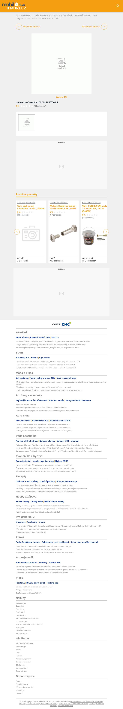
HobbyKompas (21, 621)
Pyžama (19, 656)
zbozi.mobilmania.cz (24, 15)
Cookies (92, 703)
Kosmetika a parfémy (23, 659)
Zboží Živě (20, 606)
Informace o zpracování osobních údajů (73, 703)
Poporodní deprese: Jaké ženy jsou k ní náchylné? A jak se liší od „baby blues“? (45, 552)
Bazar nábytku (21, 671)
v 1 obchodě (22, 261)
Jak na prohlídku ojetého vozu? (27, 618)
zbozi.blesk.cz (21, 615)
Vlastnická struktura (65, 706)
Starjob (18, 681)
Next (106, 232)
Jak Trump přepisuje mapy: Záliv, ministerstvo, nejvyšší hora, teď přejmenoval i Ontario (47, 348)
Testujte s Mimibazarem (24, 643)
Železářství (67, 15)
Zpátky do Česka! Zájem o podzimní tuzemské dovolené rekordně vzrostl (42, 506)
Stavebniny (55, 15)
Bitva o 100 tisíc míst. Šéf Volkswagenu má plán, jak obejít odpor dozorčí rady (44, 465)
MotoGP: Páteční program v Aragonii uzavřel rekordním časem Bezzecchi (43, 428)
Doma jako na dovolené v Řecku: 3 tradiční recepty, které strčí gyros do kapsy (44, 485)
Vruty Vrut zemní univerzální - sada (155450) (31, 207)
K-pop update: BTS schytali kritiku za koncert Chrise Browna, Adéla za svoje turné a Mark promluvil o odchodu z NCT (58, 526)
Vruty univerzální (23, 19)
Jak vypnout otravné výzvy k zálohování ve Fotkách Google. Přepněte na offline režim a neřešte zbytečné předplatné (59, 451)
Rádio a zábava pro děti (24, 687)
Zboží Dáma (20, 612)
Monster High (21, 647)
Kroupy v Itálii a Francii (24, 590)
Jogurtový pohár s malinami (26, 404)
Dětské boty (20, 665)
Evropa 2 (19, 693)
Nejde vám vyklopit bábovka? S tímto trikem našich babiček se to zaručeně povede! (46, 492)
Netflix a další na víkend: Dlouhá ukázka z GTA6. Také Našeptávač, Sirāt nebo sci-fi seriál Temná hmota (54, 448)
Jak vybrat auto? (22, 633)
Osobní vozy (20, 609)
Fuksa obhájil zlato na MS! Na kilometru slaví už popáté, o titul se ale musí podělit (45, 365)
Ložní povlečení (21, 668)
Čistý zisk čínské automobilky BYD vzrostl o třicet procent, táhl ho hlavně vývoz (45, 468)
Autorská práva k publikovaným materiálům (87, 702)
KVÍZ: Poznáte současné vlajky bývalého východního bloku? (38, 512)
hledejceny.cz (21, 603)
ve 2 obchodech (56, 261)
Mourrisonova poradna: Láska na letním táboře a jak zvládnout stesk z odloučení (45, 567)
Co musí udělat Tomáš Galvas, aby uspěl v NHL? (34, 587)
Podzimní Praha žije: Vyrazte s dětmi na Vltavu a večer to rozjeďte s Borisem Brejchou (47, 411)
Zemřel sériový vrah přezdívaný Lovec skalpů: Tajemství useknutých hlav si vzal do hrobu (49, 390)
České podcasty (22, 684)
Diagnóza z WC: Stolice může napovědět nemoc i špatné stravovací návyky (43, 546)
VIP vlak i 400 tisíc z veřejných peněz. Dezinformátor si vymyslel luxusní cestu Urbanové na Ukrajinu (53, 341)
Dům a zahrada (41, 15)
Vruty (95, 15)
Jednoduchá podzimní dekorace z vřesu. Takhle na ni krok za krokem (41, 407)
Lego (18, 653)
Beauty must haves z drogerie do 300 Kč (31, 532)
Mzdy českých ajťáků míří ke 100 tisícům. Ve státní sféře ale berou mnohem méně (46, 471)
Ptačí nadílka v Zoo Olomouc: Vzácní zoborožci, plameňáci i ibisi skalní (42, 573)
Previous (17, 231)
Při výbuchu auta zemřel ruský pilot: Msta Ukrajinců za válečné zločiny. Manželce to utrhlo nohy (51, 345)
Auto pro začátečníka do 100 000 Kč (29, 624)
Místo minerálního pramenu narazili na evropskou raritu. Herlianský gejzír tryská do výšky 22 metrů (52, 509)
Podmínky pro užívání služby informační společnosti (38, 703)
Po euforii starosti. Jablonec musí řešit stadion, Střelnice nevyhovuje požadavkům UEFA (48, 362)
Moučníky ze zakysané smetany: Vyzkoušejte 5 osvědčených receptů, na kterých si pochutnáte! (51, 489)
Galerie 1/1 (61, 97)
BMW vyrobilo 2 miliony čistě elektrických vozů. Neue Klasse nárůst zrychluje (44, 431)
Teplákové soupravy (23, 662)
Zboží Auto (20, 627)
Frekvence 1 (20, 690)
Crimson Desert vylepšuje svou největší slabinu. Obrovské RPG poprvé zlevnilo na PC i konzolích (51, 570)
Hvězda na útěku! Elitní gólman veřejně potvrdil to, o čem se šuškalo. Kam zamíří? (46, 368)
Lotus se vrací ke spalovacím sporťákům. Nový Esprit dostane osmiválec (42, 425)
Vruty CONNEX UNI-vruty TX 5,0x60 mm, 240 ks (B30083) (94, 208)
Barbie (18, 650)
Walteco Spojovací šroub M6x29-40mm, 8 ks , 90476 (63, 207)
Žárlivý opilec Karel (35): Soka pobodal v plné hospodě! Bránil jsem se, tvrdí (43, 387)
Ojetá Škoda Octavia (23, 630)
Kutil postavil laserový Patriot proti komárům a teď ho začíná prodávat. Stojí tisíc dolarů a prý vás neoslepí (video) (57, 445)
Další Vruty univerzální (26, 203)
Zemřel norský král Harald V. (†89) (28, 593)
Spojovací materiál (82, 15)
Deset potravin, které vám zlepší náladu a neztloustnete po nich (39, 549)
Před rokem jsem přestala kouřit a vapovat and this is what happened (41, 529)
